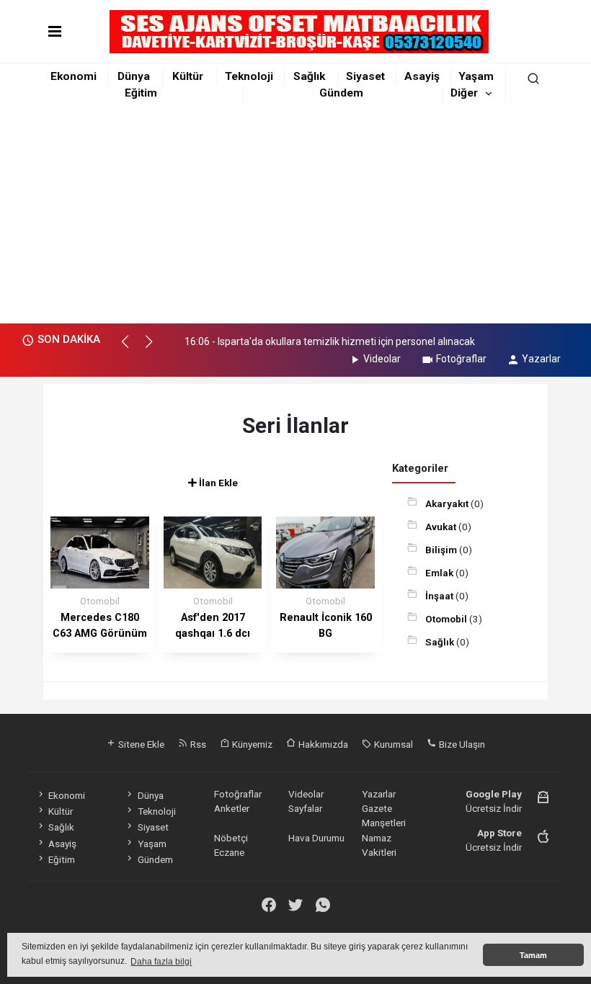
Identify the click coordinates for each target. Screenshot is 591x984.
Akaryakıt (448, 503)
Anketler (231, 808)
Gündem (341, 92)
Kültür (187, 76)
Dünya (133, 76)
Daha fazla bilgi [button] (161, 962)
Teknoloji (249, 76)
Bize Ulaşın (461, 744)
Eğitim (141, 92)
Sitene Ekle (140, 744)
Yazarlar (541, 358)
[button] (131, 348)
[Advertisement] (295, 215)
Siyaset (365, 76)
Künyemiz (251, 744)
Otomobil (447, 619)
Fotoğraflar (461, 358)
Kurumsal (392, 744)
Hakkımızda (322, 744)
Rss (197, 744)
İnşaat (440, 595)
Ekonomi (73, 76)
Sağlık (309, 76)
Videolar (382, 358)
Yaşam (476, 76)
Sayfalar (305, 808)
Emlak (440, 572)
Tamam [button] (533, 955)
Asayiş (422, 76)
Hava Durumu (316, 838)
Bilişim (442, 549)
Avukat (441, 526)
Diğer (464, 92)
